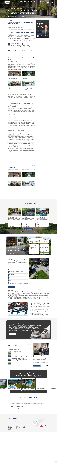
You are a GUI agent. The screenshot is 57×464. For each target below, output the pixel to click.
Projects (21, 1)
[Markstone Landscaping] (7, 2)
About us (18, 1)
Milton (24, 424)
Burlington (10, 427)
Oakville (24, 426)
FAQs (31, 1)
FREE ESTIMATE (39, 33)
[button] (38, 278)
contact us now (36, 365)
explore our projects (28, 229)
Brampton (9, 426)
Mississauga (24, 425)
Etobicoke (17, 424)
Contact (34, 1)
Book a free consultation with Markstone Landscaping (39, 358)
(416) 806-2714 (42, 1)
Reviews (25, 1)
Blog (28, 1)
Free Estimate (48, 2)
